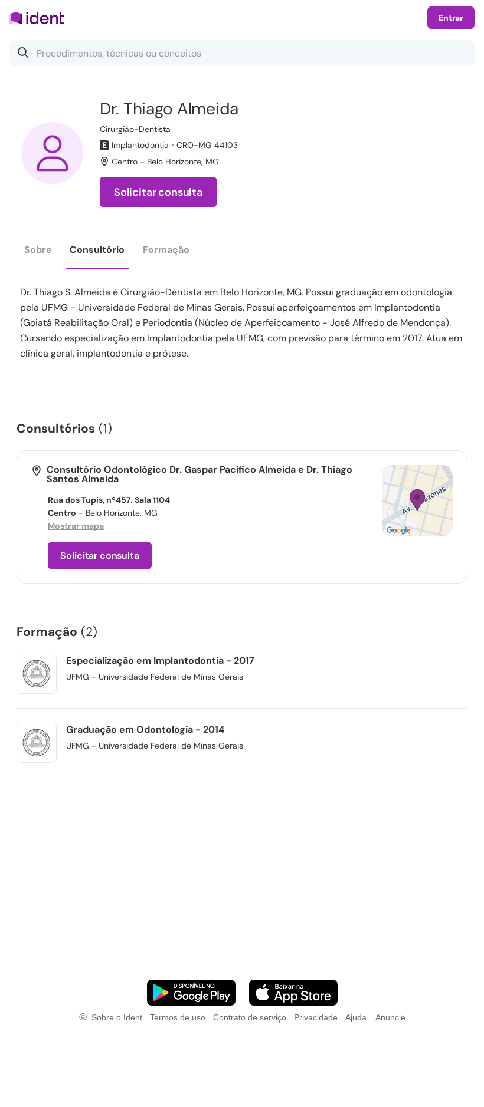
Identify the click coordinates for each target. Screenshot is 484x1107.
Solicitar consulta (158, 192)
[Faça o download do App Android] (191, 993)
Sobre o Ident (116, 1017)
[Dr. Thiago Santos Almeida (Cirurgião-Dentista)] (52, 153)
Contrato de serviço (249, 1017)
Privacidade (316, 1017)
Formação (166, 249)
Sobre (38, 249)
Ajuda (356, 1017)
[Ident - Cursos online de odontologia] (40, 18)
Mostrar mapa (76, 525)
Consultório (97, 249)
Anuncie (390, 1017)
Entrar (451, 17)
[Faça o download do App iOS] (293, 993)
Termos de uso (177, 1017)
